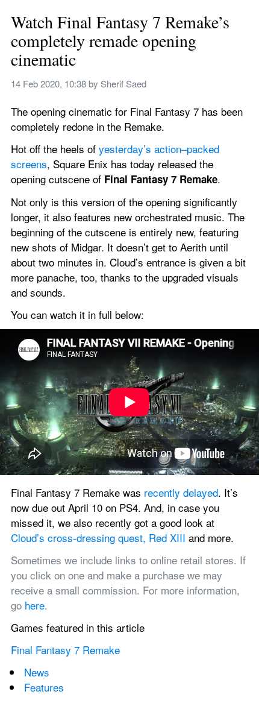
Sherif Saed (123, 83)
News (36, 671)
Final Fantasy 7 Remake (65, 649)
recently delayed (181, 492)
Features (44, 687)
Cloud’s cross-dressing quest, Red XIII (98, 537)
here (35, 605)
